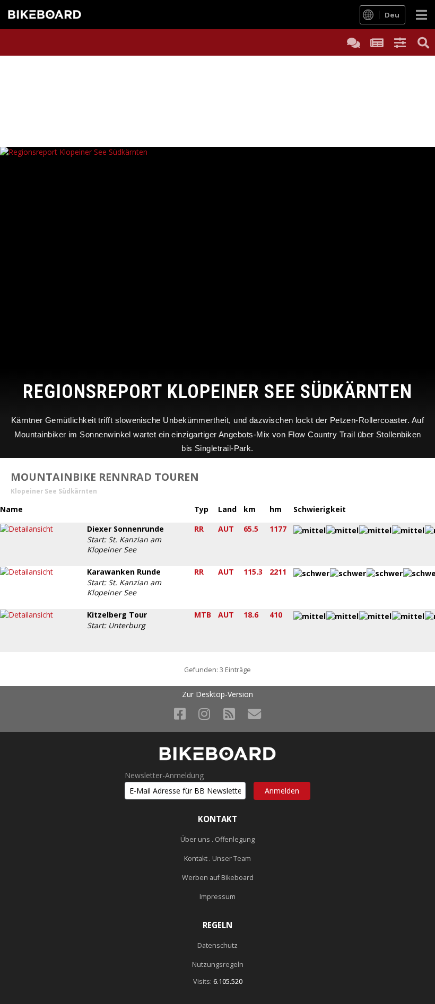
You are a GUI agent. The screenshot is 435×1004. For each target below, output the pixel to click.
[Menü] (421, 14)
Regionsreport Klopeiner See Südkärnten (217, 391)
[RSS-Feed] (229, 713)
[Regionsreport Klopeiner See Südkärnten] (217, 255)
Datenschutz (217, 945)
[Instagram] (204, 713)
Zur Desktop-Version (217, 694)
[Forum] (353, 42)
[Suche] (423, 42)
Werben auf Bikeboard (218, 877)
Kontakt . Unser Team (217, 858)
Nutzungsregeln (217, 964)
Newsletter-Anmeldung (164, 775)
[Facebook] (180, 713)
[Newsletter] (254, 713)
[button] (400, 42)
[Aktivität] (376, 42)
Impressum (217, 896)
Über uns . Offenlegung (217, 839)
